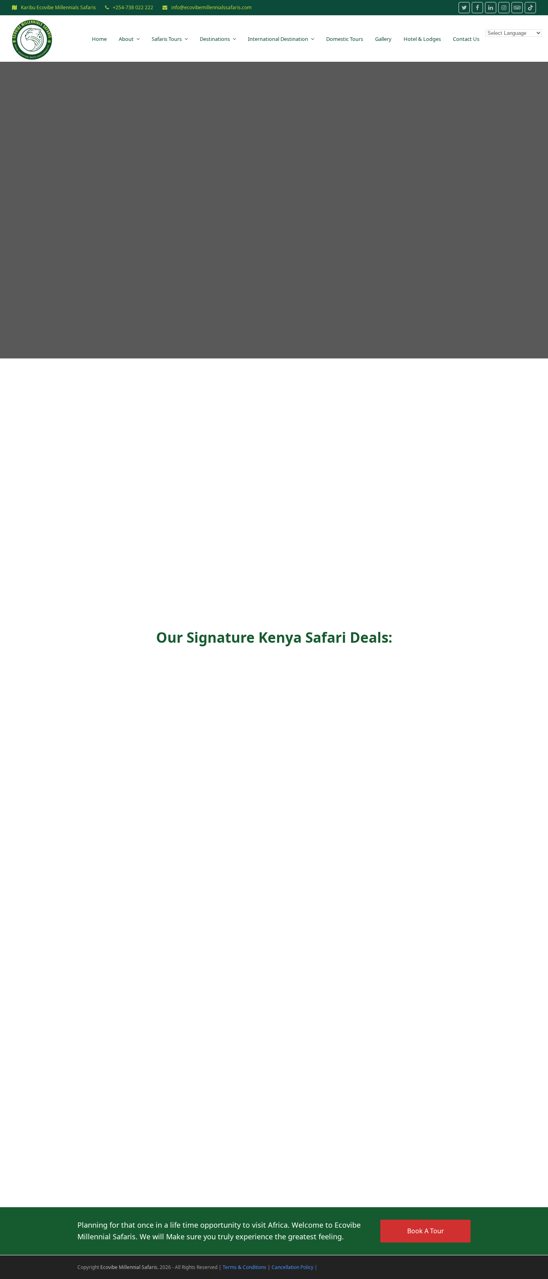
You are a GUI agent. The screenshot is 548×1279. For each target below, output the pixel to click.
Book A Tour (425, 1230)
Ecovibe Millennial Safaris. (129, 1267)
